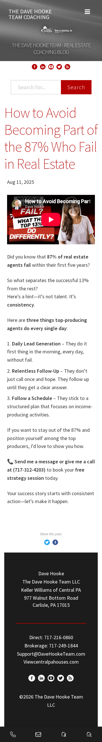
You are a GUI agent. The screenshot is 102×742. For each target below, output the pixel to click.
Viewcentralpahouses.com (51, 661)
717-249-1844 (63, 645)
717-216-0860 (58, 637)
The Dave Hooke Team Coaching (30, 13)
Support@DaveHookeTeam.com (51, 654)
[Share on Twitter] (47, 543)
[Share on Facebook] (55, 543)
